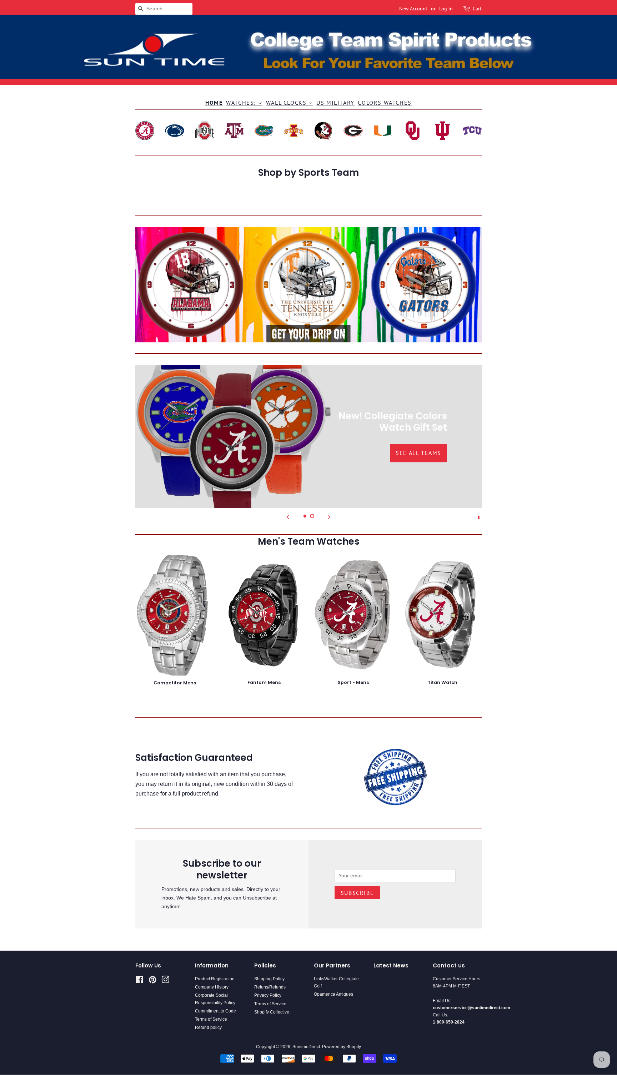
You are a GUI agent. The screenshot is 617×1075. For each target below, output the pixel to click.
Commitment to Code (215, 1011)
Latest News (390, 965)
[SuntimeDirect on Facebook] (139, 981)
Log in (446, 8)
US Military (335, 102)
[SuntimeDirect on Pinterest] (152, 981)
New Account (413, 8)
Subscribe (357, 892)
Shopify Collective (271, 1012)
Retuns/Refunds (270, 987)
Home (213, 102)
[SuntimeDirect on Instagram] (165, 981)
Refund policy (208, 1027)
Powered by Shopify (341, 1046)
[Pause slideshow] (479, 517)
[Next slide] (329, 517)
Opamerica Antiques (333, 994)
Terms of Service (211, 1019)
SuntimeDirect (306, 1046)
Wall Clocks (287, 102)
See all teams (198, 452)
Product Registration (215, 978)
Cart (477, 8)
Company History (212, 987)
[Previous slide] (288, 517)
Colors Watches (384, 102)
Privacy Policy (267, 995)
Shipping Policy (269, 978)
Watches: (242, 102)
